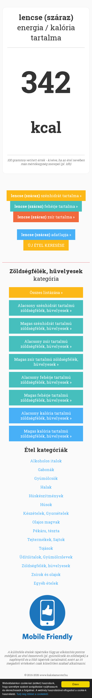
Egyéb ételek (46, 583)
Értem (75, 684)
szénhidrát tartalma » (46, 195)
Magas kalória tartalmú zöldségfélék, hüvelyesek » (46, 433)
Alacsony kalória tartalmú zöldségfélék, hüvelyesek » (46, 416)
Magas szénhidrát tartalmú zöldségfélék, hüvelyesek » (46, 326)
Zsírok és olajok (46, 574)
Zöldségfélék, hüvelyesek (46, 565)
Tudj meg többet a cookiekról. (33, 694)
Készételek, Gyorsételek (46, 513)
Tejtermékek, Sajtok (46, 539)
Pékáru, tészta (46, 530)
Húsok (46, 504)
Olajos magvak (46, 521)
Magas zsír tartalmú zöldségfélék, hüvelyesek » (46, 362)
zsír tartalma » (46, 216)
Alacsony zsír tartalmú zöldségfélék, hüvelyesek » (46, 344)
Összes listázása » (46, 292)
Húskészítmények (46, 495)
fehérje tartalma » (46, 206)
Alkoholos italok (46, 460)
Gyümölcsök (46, 478)
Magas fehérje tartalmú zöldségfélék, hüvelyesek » (46, 398)
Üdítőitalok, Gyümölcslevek (46, 556)
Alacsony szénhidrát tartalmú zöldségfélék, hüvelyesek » (46, 308)
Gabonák (46, 469)
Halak (46, 487)
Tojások (46, 548)
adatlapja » (46, 234)
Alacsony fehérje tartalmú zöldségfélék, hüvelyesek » (46, 380)
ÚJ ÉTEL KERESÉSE (46, 245)
